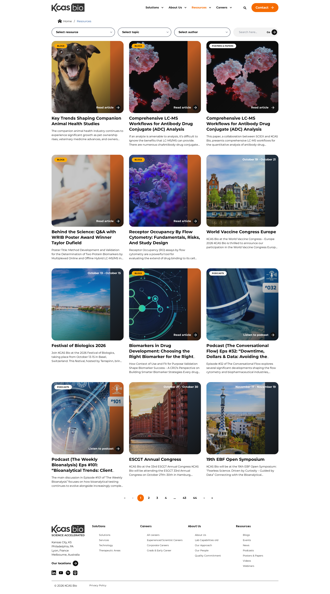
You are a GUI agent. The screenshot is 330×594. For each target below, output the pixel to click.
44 (195, 498)
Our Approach (203, 545)
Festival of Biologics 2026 (79, 345)
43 (184, 498)
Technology (106, 545)
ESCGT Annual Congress (155, 459)
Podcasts (248, 550)
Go (268, 32)
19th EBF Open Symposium (235, 459)
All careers (153, 535)
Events (247, 540)
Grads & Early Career (159, 550)
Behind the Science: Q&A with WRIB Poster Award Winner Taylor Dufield (84, 237)
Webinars (248, 565)
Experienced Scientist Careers (165, 540)
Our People (201, 550)
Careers (221, 7)
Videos (247, 560)
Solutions (152, 7)
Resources (199, 7)
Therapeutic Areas (109, 550)
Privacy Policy (97, 585)
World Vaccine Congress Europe (241, 231)
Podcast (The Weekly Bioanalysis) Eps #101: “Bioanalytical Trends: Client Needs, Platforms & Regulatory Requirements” (85, 470)
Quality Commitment (208, 555)
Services (104, 540)
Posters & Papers (253, 555)
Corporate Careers (158, 545)
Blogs (246, 535)
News (246, 545)
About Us (175, 7)
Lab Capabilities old (206, 540)
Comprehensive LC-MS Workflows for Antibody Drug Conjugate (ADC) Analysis (161, 124)
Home (67, 21)
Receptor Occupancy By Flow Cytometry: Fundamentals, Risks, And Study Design (164, 237)
